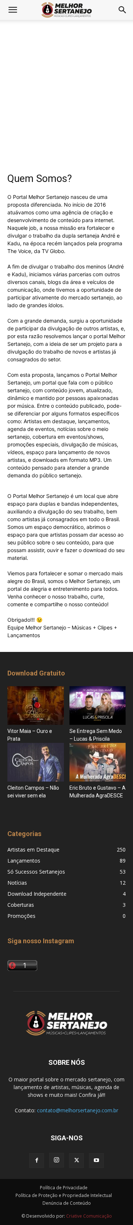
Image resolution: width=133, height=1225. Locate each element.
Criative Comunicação (89, 1216)
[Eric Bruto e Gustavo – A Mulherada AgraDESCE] (97, 762)
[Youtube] (96, 1160)
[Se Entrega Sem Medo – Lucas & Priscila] (97, 705)
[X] (76, 1160)
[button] (12, 10)
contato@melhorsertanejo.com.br (77, 1110)
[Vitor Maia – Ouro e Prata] (35, 705)
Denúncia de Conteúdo (66, 1203)
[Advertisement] (66, 101)
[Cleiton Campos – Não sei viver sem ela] (35, 762)
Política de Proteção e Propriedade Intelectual (64, 1195)
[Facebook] (36, 1160)
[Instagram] (56, 1160)
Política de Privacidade (64, 1187)
